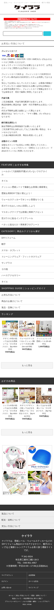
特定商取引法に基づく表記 (33, 598)
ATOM (29, 604)
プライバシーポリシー (12, 601)
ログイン (5, 581)
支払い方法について (22, 595)
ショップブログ (43, 601)
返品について (16, 598)
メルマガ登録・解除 (29, 601)
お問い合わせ (6, 587)
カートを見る (33, 581)
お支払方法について (11, 295)
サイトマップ (33, 587)
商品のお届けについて (12, 301)
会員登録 (31, 575)
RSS (24, 604)
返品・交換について (11, 307)
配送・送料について (38, 595)
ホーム (11, 595)
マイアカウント (7, 575)
